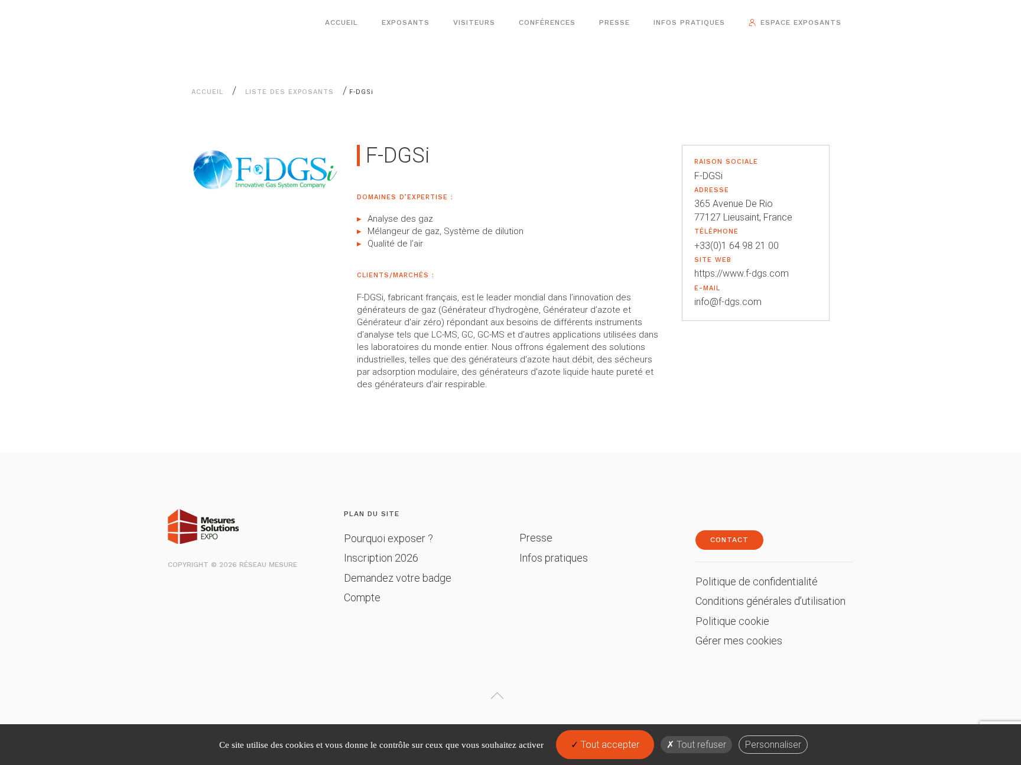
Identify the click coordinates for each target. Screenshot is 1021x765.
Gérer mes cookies (738, 640)
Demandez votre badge (397, 578)
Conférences (547, 22)
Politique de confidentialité (756, 581)
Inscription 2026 (381, 558)
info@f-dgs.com (728, 301)
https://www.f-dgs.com (741, 273)
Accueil (341, 22)
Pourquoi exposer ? (388, 538)
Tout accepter (608, 744)
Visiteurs (474, 22)
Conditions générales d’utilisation (770, 601)
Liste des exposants (289, 92)
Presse (614, 22)
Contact (729, 540)
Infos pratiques (689, 22)
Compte (362, 597)
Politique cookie (732, 621)
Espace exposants (800, 22)
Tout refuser (700, 744)
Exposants (406, 22)
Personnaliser (773, 744)
